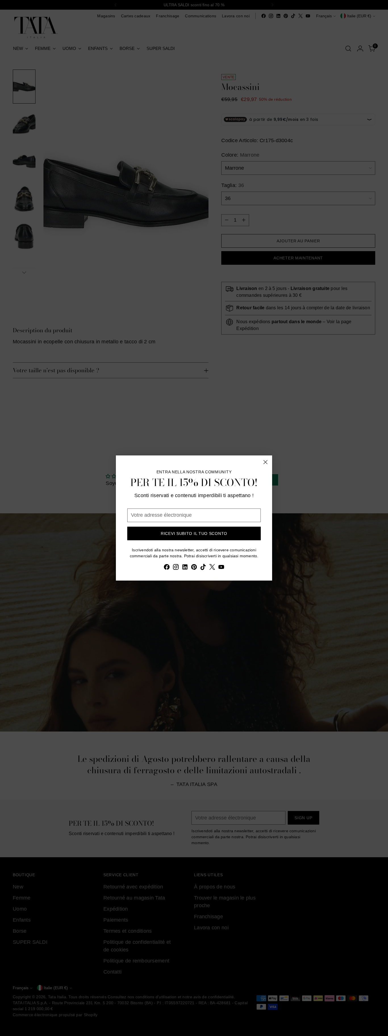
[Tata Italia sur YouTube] (221, 568)
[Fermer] (265, 462)
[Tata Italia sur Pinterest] (194, 568)
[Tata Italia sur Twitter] (212, 568)
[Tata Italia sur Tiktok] (203, 568)
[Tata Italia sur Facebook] (166, 568)
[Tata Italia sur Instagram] (175, 568)
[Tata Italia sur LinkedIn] (185, 568)
